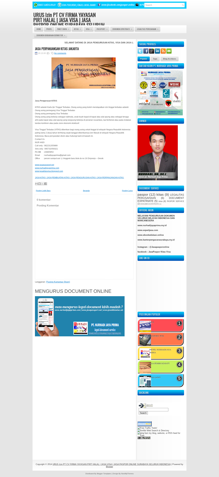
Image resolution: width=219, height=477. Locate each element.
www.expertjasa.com (148, 230)
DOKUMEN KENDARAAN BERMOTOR (51, 35)
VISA (89, 29)
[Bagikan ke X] (42, 183)
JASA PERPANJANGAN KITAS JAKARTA (57, 48)
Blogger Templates (104, 474)
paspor (143, 194)
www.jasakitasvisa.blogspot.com (49, 171)
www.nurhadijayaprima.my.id (152, 225)
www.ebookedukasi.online (151, 235)
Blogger (109, 466)
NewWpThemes (127, 474)
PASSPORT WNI (156, 335)
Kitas (77, 29)
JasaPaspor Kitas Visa (159, 252)
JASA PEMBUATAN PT (159, 363)
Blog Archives (169, 59)
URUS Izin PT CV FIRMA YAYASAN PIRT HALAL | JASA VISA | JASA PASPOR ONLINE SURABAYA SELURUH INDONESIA (69, 22)
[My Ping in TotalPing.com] (144, 434)
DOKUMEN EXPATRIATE (122, 29)
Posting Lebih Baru (43, 191)
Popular (143, 59)
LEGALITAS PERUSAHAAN (147, 29)
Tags (155, 59)
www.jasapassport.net (44, 165)
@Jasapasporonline (159, 247)
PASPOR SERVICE (175, 201)
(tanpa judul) (154, 377)
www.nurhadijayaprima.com (47, 168)
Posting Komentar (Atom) (58, 282)
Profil (49, 29)
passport (102, 29)
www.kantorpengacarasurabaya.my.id (156, 240)
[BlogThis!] (39, 183)
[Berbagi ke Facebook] (45, 183)
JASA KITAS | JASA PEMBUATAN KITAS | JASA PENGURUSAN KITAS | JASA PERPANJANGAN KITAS (79, 177)
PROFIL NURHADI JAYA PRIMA (160, 351)
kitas (160, 194)
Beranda (86, 191)
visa (160, 201)
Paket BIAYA (63, 29)
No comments (60, 53)
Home (39, 29)
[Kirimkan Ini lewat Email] (36, 183)
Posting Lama (127, 191)
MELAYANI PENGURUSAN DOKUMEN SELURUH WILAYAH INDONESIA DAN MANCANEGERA (156, 218)
